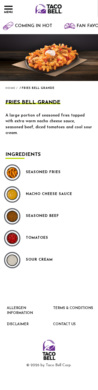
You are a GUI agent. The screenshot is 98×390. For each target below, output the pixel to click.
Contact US (64, 324)
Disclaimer (18, 324)
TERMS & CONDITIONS (73, 308)
